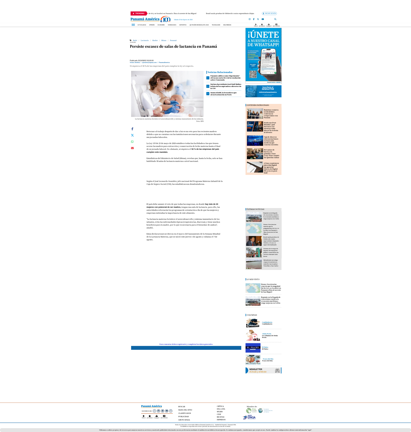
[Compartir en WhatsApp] (132, 142)
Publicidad (183, 416)
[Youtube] (263, 19)
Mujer (220, 411)
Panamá (173, 40)
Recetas (220, 417)
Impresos (221, 419)
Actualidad (142, 25)
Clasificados (184, 413)
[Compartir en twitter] (132, 135)
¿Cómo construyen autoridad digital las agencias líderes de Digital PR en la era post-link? (271, 168)
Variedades (172, 25)
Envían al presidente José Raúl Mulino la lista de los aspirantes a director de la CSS (225, 86)
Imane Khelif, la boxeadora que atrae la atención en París (223, 93)
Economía (161, 25)
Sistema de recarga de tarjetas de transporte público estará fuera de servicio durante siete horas (270, 252)
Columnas (252, 315)
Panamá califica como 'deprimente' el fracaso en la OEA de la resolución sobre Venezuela (225, 78)
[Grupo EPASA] (249, 419)
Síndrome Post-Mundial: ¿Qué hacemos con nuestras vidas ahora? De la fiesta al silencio (271, 127)
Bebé (135, 40)
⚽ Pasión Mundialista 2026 (199, 25)
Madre (155, 40)
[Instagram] (250, 19)
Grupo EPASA (184, 420)
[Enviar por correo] (132, 148)
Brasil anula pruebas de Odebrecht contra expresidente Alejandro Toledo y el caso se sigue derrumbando (271, 241)
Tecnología (216, 25)
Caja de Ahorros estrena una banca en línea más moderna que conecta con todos (271, 141)
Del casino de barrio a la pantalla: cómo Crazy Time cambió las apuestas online (271, 154)
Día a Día (221, 409)
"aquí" (309, 430)
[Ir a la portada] (145, 19)
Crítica (220, 406)
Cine (219, 414)
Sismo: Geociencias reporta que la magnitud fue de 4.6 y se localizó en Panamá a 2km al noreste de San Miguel (271, 288)
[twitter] (258, 19)
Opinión (152, 25)
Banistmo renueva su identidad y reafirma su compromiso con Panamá (271, 114)
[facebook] (253, 19)
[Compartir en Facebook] (132, 128)
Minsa (164, 40)
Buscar (181, 406)
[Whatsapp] (154, 411)
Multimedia (227, 25)
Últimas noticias (255, 209)
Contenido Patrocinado (258, 105)
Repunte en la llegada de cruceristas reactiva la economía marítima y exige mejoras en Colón (270, 300)
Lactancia (145, 40)
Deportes (182, 25)
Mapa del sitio (185, 410)
